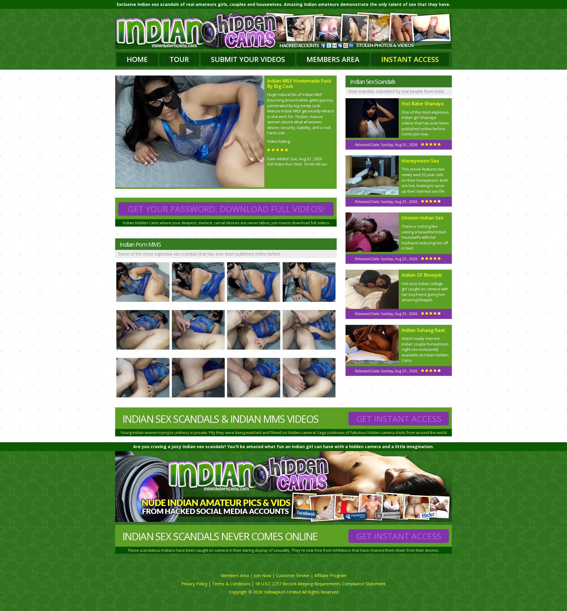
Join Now (262, 575)
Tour (179, 59)
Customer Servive (292, 575)
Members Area (333, 59)
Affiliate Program (330, 575)
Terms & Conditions (231, 584)
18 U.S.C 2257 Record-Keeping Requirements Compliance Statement (320, 584)
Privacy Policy (194, 584)
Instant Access (410, 59)
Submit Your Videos (248, 59)
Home (137, 59)
